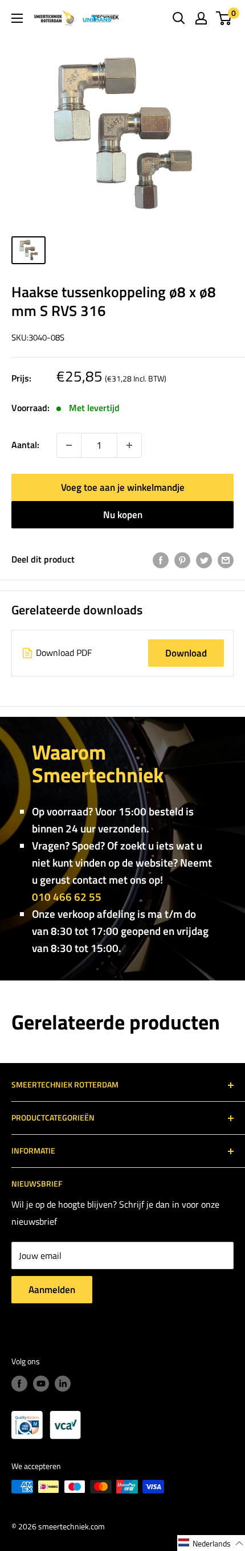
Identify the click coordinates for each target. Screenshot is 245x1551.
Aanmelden (51, 1289)
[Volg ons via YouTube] (41, 1383)
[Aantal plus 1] (69, 445)
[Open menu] (17, 18)
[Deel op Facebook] (161, 559)
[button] (211, 1543)
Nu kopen (122, 514)
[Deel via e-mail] (226, 559)
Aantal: (25, 445)
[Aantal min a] (129, 445)
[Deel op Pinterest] (182, 559)
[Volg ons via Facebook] (19, 1383)
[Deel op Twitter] (204, 559)
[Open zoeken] (179, 18)
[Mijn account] (201, 18)
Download (186, 653)
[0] (224, 18)
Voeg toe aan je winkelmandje (123, 487)
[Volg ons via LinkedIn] (63, 1383)
